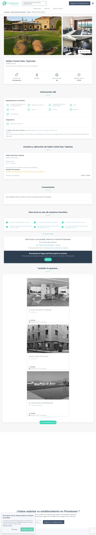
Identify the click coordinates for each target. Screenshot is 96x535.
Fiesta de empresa (58, 8)
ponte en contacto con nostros (58, 248)
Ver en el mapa (11, 163)
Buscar (48, 259)
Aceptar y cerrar (27, 529)
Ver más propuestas (48, 422)
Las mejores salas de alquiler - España (19, 222)
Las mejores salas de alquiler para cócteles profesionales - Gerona (48, 226)
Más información (7, 525)
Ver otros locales (48, 234)
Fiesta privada (37, 8)
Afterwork (47, 8)
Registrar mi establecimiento (79, 3)
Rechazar (14, 529)
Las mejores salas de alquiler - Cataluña (47, 222)
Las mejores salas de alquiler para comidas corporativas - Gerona (76, 226)
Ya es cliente (36, 522)
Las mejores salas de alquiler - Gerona (75, 222)
